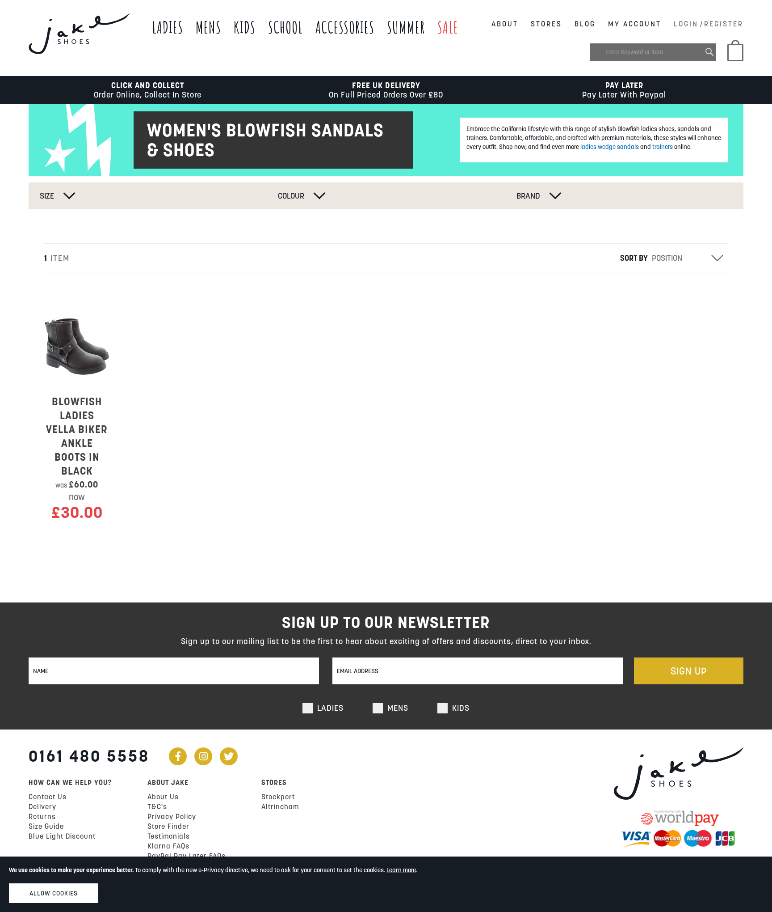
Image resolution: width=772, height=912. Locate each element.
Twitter (229, 756)
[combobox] (653, 52)
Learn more (401, 870)
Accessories (344, 27)
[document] (386, 884)
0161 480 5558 (89, 756)
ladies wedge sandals (609, 147)
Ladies (167, 27)
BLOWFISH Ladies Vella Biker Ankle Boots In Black (77, 436)
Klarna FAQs (168, 845)
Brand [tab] (528, 196)
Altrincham (280, 806)
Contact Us (48, 796)
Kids (245, 27)
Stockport (278, 796)
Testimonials (168, 835)
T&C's (157, 806)
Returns (42, 816)
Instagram (203, 756)
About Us (163, 796)
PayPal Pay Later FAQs (186, 855)
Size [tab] (47, 196)
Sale (447, 27)
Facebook (178, 756)
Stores (546, 23)
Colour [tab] (291, 196)
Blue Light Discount (62, 835)
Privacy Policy (171, 816)
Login (686, 23)
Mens (208, 27)
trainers (662, 147)
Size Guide (46, 826)
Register (723, 23)
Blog (585, 23)
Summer (406, 27)
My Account (634, 23)
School (285, 27)
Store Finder (168, 826)
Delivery (42, 806)
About (504, 23)
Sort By (634, 258)
